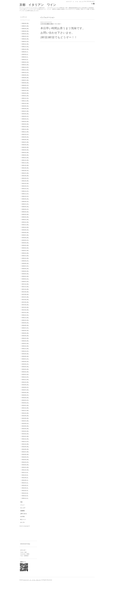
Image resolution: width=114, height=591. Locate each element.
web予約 (22, 516)
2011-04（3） (25, 485)
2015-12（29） (25, 345)
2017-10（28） (25, 289)
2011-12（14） (25, 469)
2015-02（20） (25, 371)
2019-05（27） (25, 240)
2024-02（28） (25, 92)
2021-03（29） (25, 183)
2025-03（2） (25, 59)
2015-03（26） (25, 369)
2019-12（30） (25, 222)
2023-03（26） (25, 121)
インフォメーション (25, 20)
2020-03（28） (25, 214)
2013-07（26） (25, 420)
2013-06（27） (25, 423)
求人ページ (23, 519)
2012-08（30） (25, 449)
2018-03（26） (25, 276)
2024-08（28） (25, 77)
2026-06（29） (25, 28)
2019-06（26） (25, 237)
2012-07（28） (25, 451)
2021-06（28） (25, 175)
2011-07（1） (25, 482)
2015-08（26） (25, 356)
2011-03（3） (25, 487)
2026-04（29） (25, 33)
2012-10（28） (25, 443)
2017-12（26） (25, 283)
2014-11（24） (25, 379)
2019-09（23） (25, 229)
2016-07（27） (25, 327)
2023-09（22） (25, 105)
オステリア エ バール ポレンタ (32, 580)
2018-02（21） (25, 278)
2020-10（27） (25, 196)
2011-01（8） (25, 493)
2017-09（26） (25, 291)
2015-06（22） (25, 361)
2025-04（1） (25, 56)
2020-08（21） (25, 201)
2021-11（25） (25, 162)
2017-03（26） (25, 307)
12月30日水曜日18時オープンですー (50, 24)
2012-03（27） (25, 462)
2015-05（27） (25, 363)
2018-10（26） (25, 258)
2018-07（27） (25, 265)
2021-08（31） (25, 170)
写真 (21, 502)
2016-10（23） (25, 320)
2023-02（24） (25, 123)
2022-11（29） (25, 131)
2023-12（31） (25, 98)
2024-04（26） (25, 87)
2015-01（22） (25, 374)
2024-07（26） (25, 80)
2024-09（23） (25, 74)
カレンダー (23, 507)
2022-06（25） (25, 144)
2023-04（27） (25, 118)
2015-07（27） (25, 358)
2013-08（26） (25, 418)
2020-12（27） (25, 191)
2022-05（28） (25, 147)
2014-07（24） (25, 389)
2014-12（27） (25, 376)
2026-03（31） (25, 36)
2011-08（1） (25, 480)
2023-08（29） (25, 108)
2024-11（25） (25, 69)
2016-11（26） (25, 317)
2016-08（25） (25, 325)
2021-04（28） (25, 180)
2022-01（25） (25, 157)
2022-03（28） (25, 152)
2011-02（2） (25, 490)
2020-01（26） (25, 219)
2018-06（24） (25, 268)
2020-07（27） (25, 203)
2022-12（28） (25, 129)
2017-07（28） (25, 296)
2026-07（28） (25, 25)
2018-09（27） (25, 260)
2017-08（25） (25, 294)
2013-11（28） (25, 410)
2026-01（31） (25, 41)
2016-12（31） (25, 314)
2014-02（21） (25, 402)
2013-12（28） (25, 407)
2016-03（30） (25, 338)
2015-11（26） (25, 348)
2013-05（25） (25, 425)
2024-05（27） (25, 85)
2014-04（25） (25, 397)
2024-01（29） (25, 95)
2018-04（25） (25, 273)
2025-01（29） (25, 64)
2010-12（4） (25, 495)
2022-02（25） (25, 154)
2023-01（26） (25, 126)
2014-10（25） (25, 382)
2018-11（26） (25, 255)
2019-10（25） (25, 227)
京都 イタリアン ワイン (37, 4)
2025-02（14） (25, 62)
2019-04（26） (25, 242)
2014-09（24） (25, 384)
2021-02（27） (25, 185)
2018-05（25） (25, 271)
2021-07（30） (25, 172)
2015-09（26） (25, 353)
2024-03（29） (25, 90)
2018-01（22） (25, 281)
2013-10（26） (25, 413)
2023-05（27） (25, 116)
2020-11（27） (25, 193)
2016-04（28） (25, 335)
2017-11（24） (25, 286)
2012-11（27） (25, 441)
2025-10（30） (25, 49)
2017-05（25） (25, 302)
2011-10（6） (25, 474)
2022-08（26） (25, 139)
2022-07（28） (25, 142)
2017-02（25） (25, 309)
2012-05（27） (25, 456)
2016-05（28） (25, 333)
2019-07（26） (25, 234)
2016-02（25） (25, 340)
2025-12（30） (25, 43)
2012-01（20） (25, 467)
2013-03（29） (25, 431)
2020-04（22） (25, 211)
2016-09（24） (25, 322)
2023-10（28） (25, 103)
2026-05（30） (25, 31)
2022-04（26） (25, 149)
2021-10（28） (25, 165)
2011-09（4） (25, 477)
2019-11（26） (25, 224)
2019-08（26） (25, 232)
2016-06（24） (25, 330)
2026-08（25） (25, 23)
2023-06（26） (25, 113)
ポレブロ (22, 522)
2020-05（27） (25, 209)
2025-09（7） (25, 51)
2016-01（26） (25, 343)
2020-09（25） (25, 198)
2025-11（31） (25, 46)
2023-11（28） (25, 100)
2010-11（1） (25, 498)
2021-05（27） (25, 178)
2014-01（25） (25, 405)
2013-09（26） (25, 415)
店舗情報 (22, 510)
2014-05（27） (25, 394)
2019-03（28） (25, 245)
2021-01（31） (25, 188)
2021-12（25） (25, 160)
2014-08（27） (25, 387)
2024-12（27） (25, 67)
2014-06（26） (25, 392)
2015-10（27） (25, 351)
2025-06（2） (25, 54)
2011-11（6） (25, 472)
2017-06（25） (25, 299)
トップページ (23, 17)
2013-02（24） (25, 433)
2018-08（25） (25, 263)
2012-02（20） (25, 464)
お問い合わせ (23, 513)
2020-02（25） (25, 216)
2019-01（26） (25, 250)
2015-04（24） (25, 366)
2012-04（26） (25, 459)
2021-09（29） (25, 167)
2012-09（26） (25, 446)
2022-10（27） (25, 134)
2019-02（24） (25, 247)
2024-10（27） (25, 72)
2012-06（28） (25, 454)
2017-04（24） (25, 304)
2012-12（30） (25, 438)
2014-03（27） (25, 400)
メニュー (22, 505)
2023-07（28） (25, 111)
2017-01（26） (25, 312)
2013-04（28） (25, 428)
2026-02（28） (25, 38)
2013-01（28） (25, 436)
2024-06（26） (25, 82)
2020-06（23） (25, 206)
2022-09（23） (25, 136)
